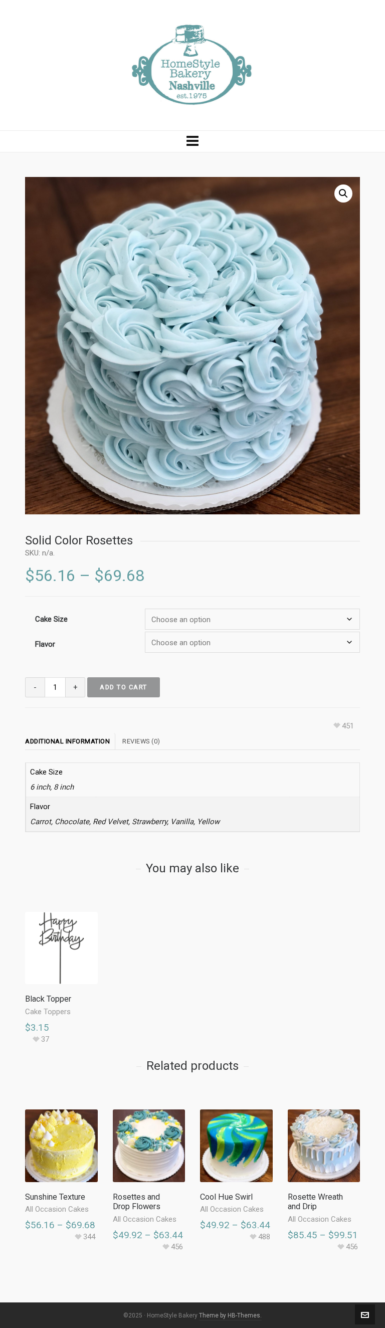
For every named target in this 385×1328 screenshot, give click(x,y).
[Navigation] (192, 141)
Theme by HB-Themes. (230, 1315)
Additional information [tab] (67, 741)
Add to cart (123, 687)
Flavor (45, 644)
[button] (343, 193)
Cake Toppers (48, 1011)
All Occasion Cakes (57, 1209)
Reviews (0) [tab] (141, 741)
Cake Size (51, 619)
